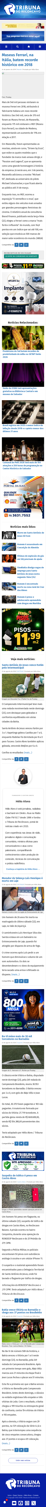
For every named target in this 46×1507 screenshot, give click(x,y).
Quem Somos (17, 1495)
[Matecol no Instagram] (23, 266)
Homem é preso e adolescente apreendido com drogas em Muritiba (29, 600)
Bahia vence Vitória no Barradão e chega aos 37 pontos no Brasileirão (22, 1311)
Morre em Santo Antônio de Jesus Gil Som (30, 534)
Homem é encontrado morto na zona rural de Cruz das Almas (30, 587)
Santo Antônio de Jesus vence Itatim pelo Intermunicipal (23, 666)
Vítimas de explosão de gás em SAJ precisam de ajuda (30, 557)
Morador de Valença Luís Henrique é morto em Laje (22, 879)
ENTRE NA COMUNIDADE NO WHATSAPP (22, 256)
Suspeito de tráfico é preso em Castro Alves (19, 1177)
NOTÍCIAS (20, 671)
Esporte (20, 1043)
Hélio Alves (28, 1495)
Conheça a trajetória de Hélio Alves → (23, 869)
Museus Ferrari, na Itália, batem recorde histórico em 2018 (20, 60)
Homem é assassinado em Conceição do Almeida (29, 546)
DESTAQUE (20, 884)
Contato (35, 1495)
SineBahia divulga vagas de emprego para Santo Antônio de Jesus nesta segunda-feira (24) (30, 572)
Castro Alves (21, 1182)
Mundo (19, 69)
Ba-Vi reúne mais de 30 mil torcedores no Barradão (17, 1038)
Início (9, 1495)
